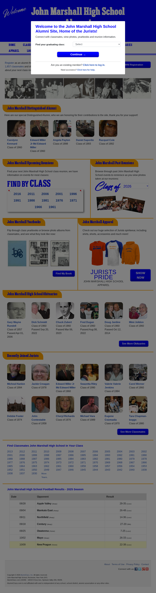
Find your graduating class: (50, 44)
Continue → (78, 54)
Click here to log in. (94, 65)
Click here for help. (86, 70)
